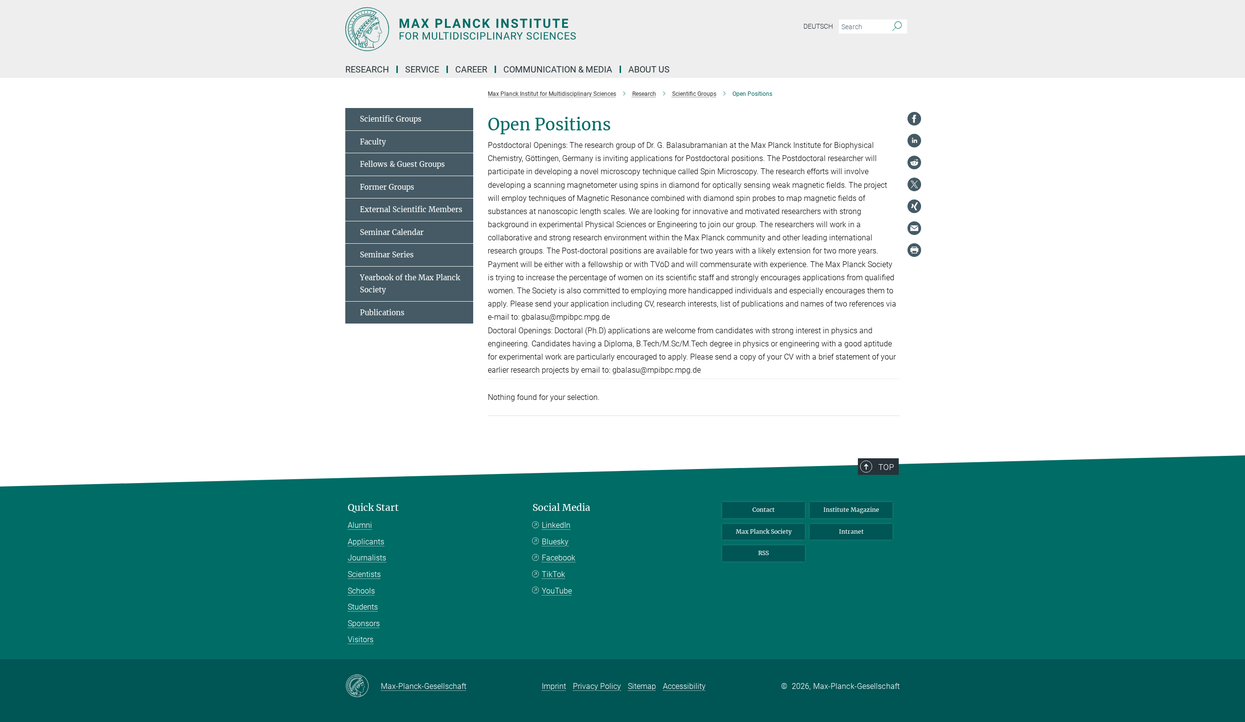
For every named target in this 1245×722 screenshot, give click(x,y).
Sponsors (364, 623)
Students (363, 607)
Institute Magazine (851, 509)
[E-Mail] (914, 228)
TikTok (553, 574)
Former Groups (387, 187)
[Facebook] (914, 118)
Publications (382, 312)
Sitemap (642, 686)
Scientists (364, 574)
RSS (763, 553)
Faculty (373, 141)
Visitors (361, 639)
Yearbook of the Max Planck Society (410, 284)
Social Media (561, 507)
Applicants (366, 541)
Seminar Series (387, 254)
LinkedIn (556, 525)
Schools (361, 591)
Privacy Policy (597, 686)
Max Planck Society (764, 531)
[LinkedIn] (914, 140)
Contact (763, 509)
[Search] (897, 27)
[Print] (914, 250)
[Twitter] (914, 184)
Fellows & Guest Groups (402, 164)
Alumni (360, 525)
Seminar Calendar (392, 232)
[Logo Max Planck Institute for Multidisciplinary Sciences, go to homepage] (527, 29)
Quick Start (373, 507)
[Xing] (914, 206)
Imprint (554, 686)
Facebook (558, 557)
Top (886, 467)
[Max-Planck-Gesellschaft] (363, 686)
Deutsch (818, 26)
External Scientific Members (411, 209)
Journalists (367, 557)
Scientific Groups (391, 119)
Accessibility (684, 686)
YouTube (557, 591)
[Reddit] (914, 162)
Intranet (851, 531)
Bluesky (555, 541)
